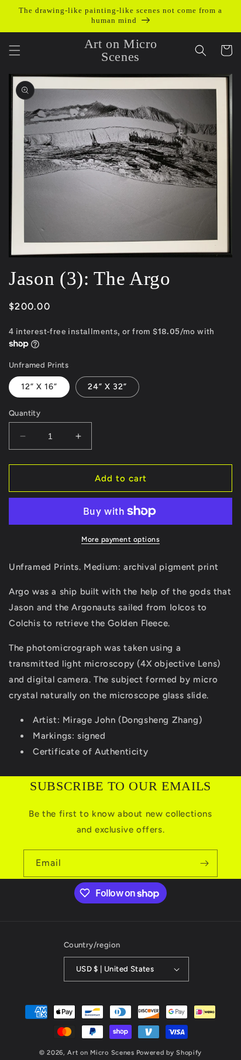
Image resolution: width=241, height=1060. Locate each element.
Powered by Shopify (169, 1052)
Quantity (24, 413)
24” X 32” (107, 387)
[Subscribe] (204, 863)
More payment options (120, 539)
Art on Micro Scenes (100, 1052)
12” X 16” (39, 387)
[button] (14, 50)
